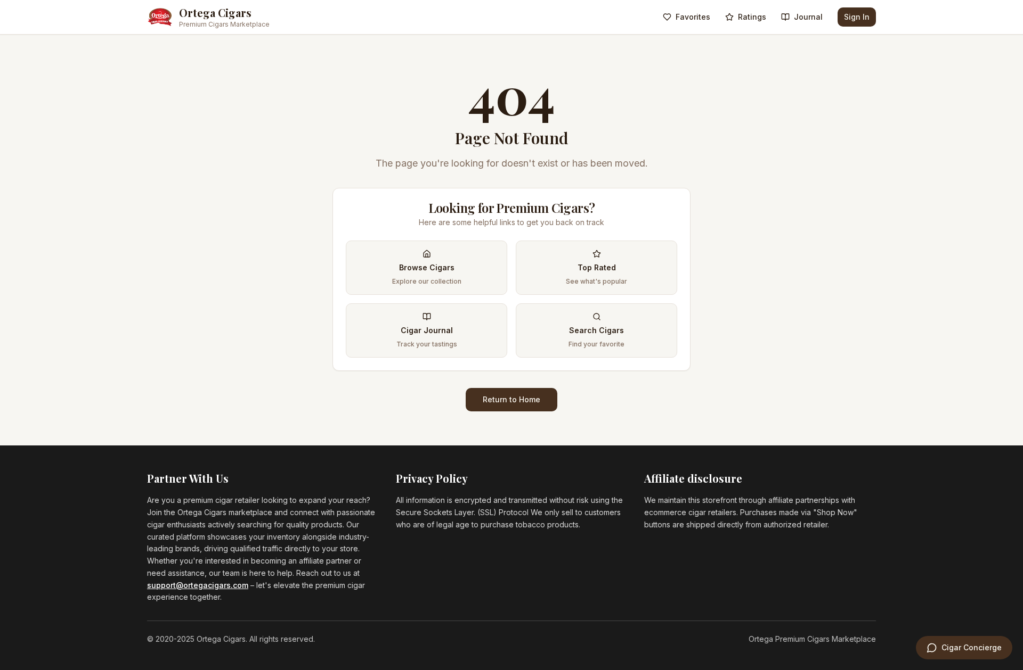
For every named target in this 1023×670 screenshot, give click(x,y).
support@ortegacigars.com (197, 585)
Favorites (693, 16)
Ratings (752, 16)
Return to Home (511, 399)
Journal (808, 16)
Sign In (857, 16)
